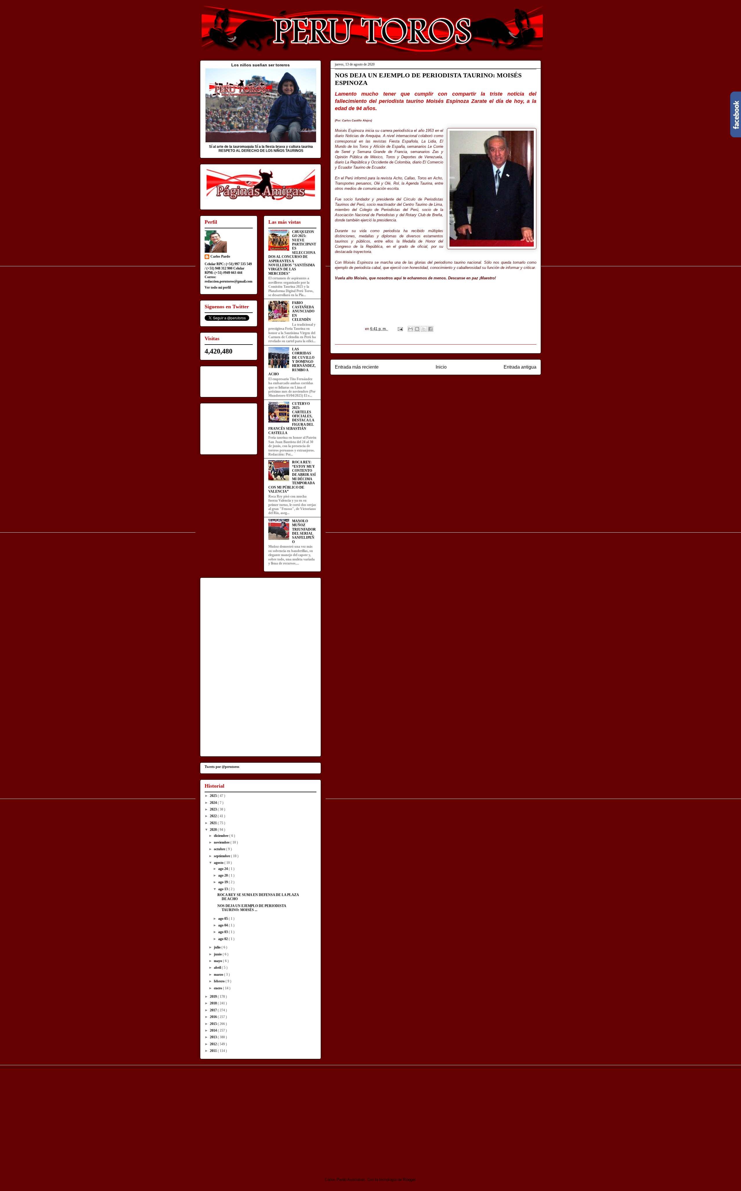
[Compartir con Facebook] (430, 329)
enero (218, 988)
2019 (214, 997)
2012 (214, 1044)
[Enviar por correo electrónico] (410, 329)
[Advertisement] (248, 1117)
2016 (214, 1017)
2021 (214, 823)
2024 (214, 803)
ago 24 (223, 869)
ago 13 (223, 889)
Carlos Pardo (220, 256)
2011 (214, 1051)
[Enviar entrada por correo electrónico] (400, 329)
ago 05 (223, 919)
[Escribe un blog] (417, 329)
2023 (214, 809)
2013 (214, 1037)
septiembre (222, 856)
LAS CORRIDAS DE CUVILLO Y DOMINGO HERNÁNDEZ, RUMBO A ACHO (292, 361)
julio (217, 947)
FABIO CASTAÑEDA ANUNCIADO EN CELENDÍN (303, 311)
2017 (214, 1010)
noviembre (222, 842)
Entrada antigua (520, 367)
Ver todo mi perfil (218, 287)
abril (218, 968)
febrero (219, 981)
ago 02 (223, 939)
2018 (214, 1003)
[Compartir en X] (424, 329)
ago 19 (223, 882)
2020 (214, 830)
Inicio (441, 367)
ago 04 (223, 925)
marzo (219, 975)
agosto (219, 863)
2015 (214, 1024)
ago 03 (223, 932)
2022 (214, 816)
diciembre (221, 836)
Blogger (409, 1179)
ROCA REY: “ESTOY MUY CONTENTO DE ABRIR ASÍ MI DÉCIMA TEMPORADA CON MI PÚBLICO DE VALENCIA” (292, 476)
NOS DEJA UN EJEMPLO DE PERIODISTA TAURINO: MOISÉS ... (251, 908)
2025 (214, 796)
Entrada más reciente (357, 367)
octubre (220, 849)
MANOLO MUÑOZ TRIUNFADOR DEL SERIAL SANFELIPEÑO (304, 531)
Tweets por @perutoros (222, 767)
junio (218, 954)
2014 (214, 1030)
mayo (218, 961)
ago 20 (223, 875)
